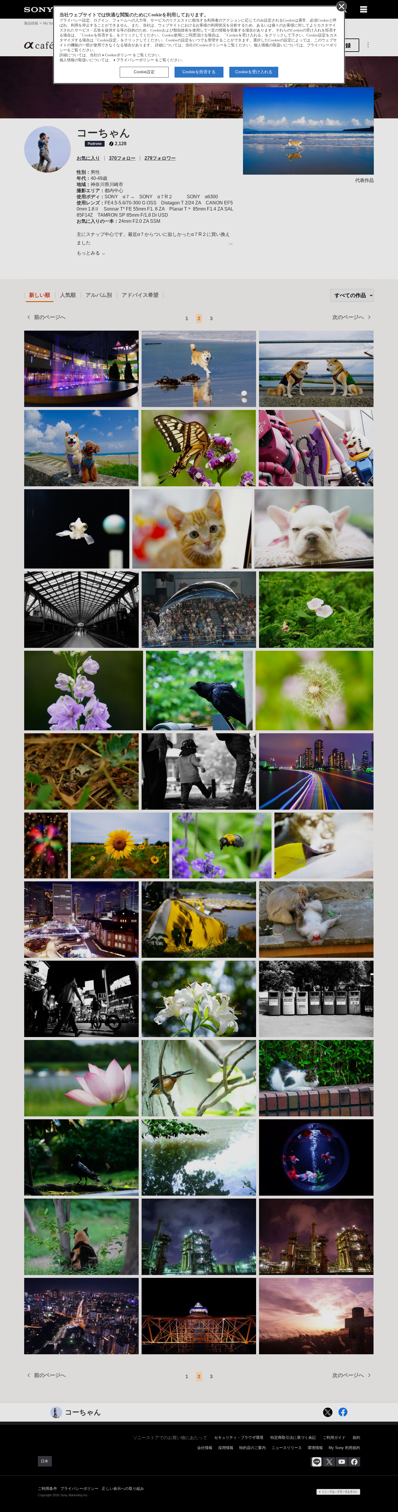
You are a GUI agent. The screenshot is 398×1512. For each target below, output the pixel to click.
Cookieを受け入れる (253, 71)
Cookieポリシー (118, 55)
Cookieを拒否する (199, 71)
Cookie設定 (144, 71)
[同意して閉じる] (341, 6)
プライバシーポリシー (135, 60)
